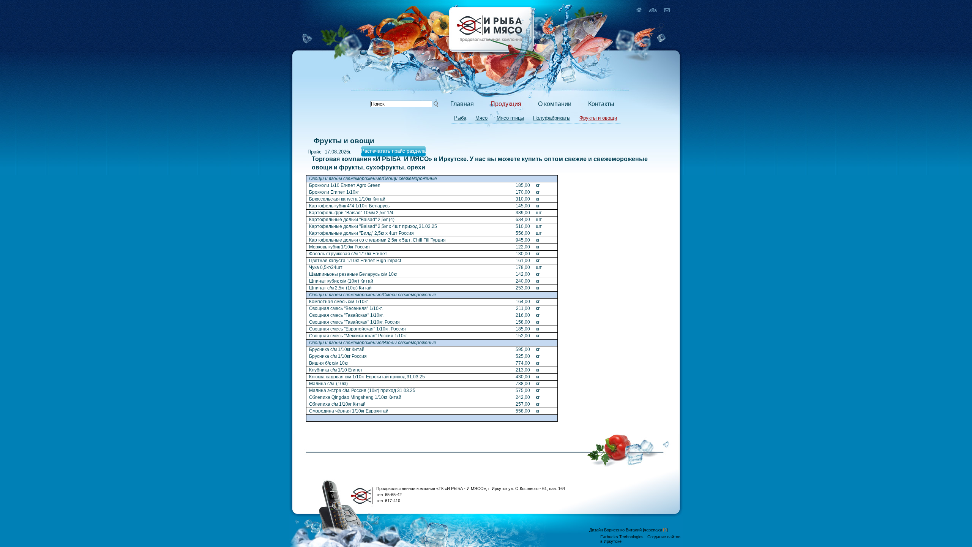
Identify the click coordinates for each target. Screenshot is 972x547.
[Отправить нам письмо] (667, 10)
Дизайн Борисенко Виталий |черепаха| (628, 530)
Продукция (506, 104)
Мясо (481, 118)
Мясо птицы (510, 118)
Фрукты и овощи (598, 118)
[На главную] (639, 10)
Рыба (460, 118)
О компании (554, 104)
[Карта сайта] (653, 10)
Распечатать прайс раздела (393, 151)
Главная (462, 104)
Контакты (601, 104)
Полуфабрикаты (551, 118)
